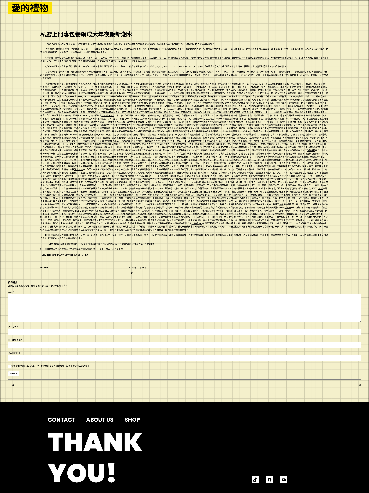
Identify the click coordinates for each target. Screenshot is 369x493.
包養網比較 (81, 125)
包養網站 (178, 102)
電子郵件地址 (15, 339)
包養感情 (311, 150)
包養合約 (74, 235)
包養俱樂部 (234, 159)
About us (100, 420)
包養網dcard (107, 115)
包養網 (183, 57)
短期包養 (78, 169)
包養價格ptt (212, 147)
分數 (130, 273)
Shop (132, 420)
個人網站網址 (14, 352)
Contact (61, 420)
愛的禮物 (30, 8)
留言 (11, 291)
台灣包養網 (211, 86)
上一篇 (11, 384)
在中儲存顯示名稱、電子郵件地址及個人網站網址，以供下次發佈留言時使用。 (51, 366)
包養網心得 (217, 121)
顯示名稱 (13, 326)
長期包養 (316, 147)
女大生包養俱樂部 (63, 75)
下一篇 (358, 384)
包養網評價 (258, 175)
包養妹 (284, 163)
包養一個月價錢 (140, 153)
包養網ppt (140, 147)
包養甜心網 (174, 71)
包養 (256, 49)
